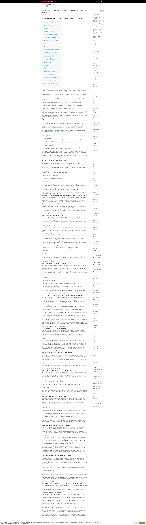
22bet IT (94, 155)
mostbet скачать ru (96, 294)
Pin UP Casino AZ (96, 322)
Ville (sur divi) (95, 378)
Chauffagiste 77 (95, 222)
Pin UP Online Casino (96, 325)
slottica (94, 360)
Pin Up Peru (95, 327)
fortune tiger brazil (96, 241)
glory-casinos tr (95, 245)
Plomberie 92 (95, 346)
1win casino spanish (96, 99)
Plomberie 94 (95, 350)
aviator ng (94, 183)
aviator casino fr (96, 176)
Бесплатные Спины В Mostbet (49, 30)
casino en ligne (95, 208)
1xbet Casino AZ (96, 122)
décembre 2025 (95, 47)
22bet (94, 152)
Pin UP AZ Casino (96, 315)
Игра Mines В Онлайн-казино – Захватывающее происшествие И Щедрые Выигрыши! (52, 77)
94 (93, 168)
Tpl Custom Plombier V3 (97, 369)
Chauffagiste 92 (95, 227)
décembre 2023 (95, 70)
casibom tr (95, 204)
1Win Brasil (95, 96)
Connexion (95, 398)
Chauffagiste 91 (95, 225)
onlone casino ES (96, 306)
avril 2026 (94, 44)
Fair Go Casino (95, 239)
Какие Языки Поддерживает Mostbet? (51, 58)
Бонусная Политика (47, 62)
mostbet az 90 (95, 260)
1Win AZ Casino (95, 94)
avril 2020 (94, 84)
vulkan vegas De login (97, 381)
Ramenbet (94, 355)
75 (93, 157)
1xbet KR (94, 138)
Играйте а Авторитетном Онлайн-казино (52, 24)
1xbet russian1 (95, 150)
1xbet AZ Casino (96, 115)
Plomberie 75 (95, 339)
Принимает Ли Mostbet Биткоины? (50, 22)
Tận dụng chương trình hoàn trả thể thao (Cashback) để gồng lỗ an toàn (98, 29)
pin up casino (95, 320)
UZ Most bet (95, 372)
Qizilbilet (94, 353)
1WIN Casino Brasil (96, 98)
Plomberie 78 (95, 343)
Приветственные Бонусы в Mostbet (51, 67)
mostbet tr (95, 285)
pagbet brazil (95, 309)
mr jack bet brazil (96, 299)
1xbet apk (94, 112)
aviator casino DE (96, 175)
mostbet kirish (95, 278)
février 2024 (95, 67)
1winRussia (95, 110)
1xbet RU (94, 145)
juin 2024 (94, 60)
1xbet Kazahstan (96, 134)
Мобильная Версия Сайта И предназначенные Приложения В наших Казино (51, 27)
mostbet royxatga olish (97, 283)
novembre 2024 (95, 51)
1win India (94, 103)
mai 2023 (94, 77)
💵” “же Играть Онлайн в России (50, 33)
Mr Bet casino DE (96, 297)
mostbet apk (95, 259)
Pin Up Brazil (95, 318)
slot (93, 358)
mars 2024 (95, 65)
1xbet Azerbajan (96, 119)
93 (93, 166)
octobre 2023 (95, 74)
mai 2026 (94, 42)
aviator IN (94, 178)
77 (93, 159)
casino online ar (95, 213)
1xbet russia (95, 147)
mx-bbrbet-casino (96, 301)
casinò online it (95, 215)
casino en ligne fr (96, 210)
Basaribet (94, 189)
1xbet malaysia (95, 140)
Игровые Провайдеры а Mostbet (50, 80)
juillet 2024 (95, 58)
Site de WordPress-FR (97, 403)
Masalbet (94, 253)
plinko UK (94, 336)
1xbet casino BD (96, 124)
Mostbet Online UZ (96, 280)
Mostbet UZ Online (96, 292)
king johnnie (95, 250)
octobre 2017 (95, 88)
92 (93, 164)
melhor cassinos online (97, 255)
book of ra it (95, 201)
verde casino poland (96, 376)
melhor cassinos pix (96, 257)
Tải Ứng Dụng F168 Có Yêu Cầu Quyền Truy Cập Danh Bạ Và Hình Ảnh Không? (98, 22)
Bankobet (94, 187)
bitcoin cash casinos (96, 194)
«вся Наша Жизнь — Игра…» (49, 71)
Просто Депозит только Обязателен (51, 72)
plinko (94, 332)
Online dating (95, 304)
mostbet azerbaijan (96, 264)
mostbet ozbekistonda (97, 281)
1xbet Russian (95, 148)
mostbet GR (95, 273)
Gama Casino (95, 243)
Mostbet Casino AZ (96, 266)
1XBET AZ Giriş (95, 117)
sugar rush (95, 362)
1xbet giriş (94, 133)
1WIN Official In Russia (97, 105)
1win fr (94, 101)
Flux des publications (96, 400)
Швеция (94, 393)
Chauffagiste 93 (95, 229)
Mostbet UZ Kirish (96, 290)
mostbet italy (95, 276)
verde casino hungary (97, 374)
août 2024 (94, 56)
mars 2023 (95, 81)
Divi (93, 238)
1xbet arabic (95, 113)
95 (93, 169)
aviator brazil (95, 173)
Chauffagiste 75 (95, 220)
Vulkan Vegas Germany (97, 386)
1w (93, 92)
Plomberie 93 (95, 348)
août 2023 (94, 75)
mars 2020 (95, 86)
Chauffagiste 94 (95, 231)
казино (94, 390)
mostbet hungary (96, 274)
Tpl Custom (95, 367)
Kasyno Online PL (96, 248)
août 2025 (94, 49)
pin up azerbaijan (96, 316)
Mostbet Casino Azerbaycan (98, 267)
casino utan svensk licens (97, 217)
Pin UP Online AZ (96, 323)
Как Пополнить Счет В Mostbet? (50, 81)
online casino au (96, 302)
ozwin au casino (96, 308)
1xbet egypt (95, 131)
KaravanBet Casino (96, 246)
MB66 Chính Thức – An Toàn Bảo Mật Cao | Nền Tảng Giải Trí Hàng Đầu (98, 17)
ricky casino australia (96, 357)
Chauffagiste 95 (95, 232)
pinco (94, 329)
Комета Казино (96, 391)
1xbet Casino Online (96, 127)
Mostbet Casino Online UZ (97, 269)
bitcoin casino (95, 196)
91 (93, 162)
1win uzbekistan (96, 108)
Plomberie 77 (95, 341)
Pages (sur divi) (95, 311)
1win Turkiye (95, 106)
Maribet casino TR (96, 252)
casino (94, 206)
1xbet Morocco (95, 141)
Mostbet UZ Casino (96, 288)
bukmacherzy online (96, 203)
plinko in (94, 334)
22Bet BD (94, 154)
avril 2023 (94, 79)
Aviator (94, 171)
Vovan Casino (95, 379)
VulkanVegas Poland (96, 388)
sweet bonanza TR (96, 365)
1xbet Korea (95, 136)
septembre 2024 (96, 54)
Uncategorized (95, 371)
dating (94, 236)
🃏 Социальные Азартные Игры (50, 74)
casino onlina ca (96, 211)
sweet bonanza (95, 364)
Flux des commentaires (97, 401)
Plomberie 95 (95, 351)
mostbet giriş (95, 271)
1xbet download (96, 129)
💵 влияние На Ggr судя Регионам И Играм (52, 40)
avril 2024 (94, 63)
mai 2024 (94, 61)
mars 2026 (95, 46)
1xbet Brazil (95, 120)
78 (93, 161)
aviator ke (94, 180)
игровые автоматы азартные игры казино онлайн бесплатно (58, 131)
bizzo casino (95, 197)
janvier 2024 (95, 68)
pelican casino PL (96, 313)
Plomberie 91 (95, 344)
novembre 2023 (95, 72)
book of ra (95, 199)
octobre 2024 (95, 53)
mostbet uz (95, 287)
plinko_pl (94, 337)
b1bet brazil (95, 185)
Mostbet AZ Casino (96, 262)
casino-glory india (96, 218)
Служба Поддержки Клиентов (49, 69)
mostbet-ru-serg (96, 295)
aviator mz (95, 182)
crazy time (94, 234)
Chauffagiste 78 (95, 224)
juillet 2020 (95, 82)
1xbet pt (94, 143)
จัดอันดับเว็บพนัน (96, 406)
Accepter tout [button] (141, 523)
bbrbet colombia (96, 190)
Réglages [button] (135, 523)
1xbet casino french (96, 126)
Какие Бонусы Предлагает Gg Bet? (50, 31)
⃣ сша (45, 68)
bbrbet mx (94, 192)
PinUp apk (94, 330)
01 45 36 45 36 (48, 1)
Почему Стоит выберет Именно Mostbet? (52, 47)
